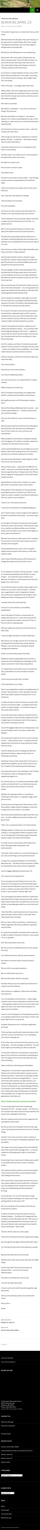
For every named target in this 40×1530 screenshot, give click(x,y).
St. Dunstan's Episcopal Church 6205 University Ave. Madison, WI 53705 (11, 1403)
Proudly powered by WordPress (10, 1527)
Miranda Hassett (16, 26)
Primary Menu (37, 10)
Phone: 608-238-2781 (8, 1407)
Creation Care (6, 18)
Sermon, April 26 (6, 1454)
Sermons (15, 18)
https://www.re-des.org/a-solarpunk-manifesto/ (18, 1101)
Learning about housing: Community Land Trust (16, 1450)
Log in (3, 1506)
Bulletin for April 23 (7, 1321)
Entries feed (5, 1510)
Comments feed (6, 1514)
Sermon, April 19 (6, 1458)
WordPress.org (6, 1518)
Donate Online (6, 1434)
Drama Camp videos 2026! (10, 1447)
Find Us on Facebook (8, 1362)
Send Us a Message (7, 1358)
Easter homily (5, 1462)
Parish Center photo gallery (10, 1329)
